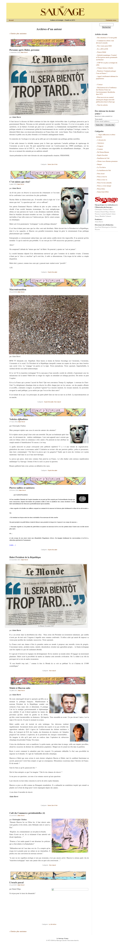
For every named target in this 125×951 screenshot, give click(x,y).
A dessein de (101, 140)
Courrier (100, 149)
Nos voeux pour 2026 (104, 46)
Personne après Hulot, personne (24, 49)
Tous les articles (102, 105)
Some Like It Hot (52, 164)
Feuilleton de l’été (103, 158)
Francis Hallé (101, 52)
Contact (100, 84)
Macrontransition (17, 289)
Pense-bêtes (101, 189)
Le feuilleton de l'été (104, 170)
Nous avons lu (102, 176)
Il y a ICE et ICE (102, 49)
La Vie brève (52, 924)
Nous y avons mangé (104, 186)
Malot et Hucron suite (19, 688)
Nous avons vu (102, 180)
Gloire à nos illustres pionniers (107, 161)
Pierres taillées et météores (22, 487)
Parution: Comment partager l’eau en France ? (106, 72)
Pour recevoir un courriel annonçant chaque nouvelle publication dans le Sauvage (105, 99)
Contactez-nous (111, 20)
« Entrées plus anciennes (18, 33)
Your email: (99, 119)
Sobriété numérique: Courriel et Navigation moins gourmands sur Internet (106, 57)
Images (99, 164)
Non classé (57, 402)
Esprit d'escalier (52, 272)
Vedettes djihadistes (18, 419)
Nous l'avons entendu (104, 183)
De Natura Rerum (103, 152)
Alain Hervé (24, 52)
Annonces (100, 143)
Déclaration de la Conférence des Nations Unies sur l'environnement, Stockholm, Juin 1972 (106, 90)
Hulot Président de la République (25, 557)
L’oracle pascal (16, 882)
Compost (100, 146)
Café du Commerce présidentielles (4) (27, 813)
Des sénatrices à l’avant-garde (107, 37)
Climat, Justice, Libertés (105, 68)
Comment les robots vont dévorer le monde (105, 41)
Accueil (11, 20)
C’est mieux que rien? (19, 181)
